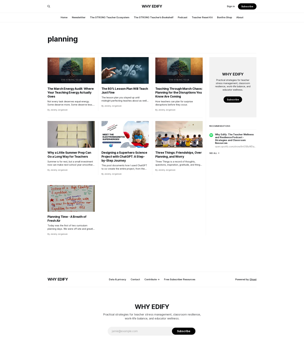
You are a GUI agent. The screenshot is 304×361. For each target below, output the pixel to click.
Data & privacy (117, 279)
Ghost (253, 279)
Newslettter (79, 17)
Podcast (182, 17)
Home (64, 17)
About (239, 17)
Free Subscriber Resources (179, 279)
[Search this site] (48, 6)
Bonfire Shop (224, 17)
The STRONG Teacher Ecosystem (109, 17)
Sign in (231, 6)
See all (213, 153)
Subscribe (247, 6)
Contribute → (152, 279)
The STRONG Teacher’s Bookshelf (153, 17)
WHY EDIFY (152, 6)
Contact (135, 279)
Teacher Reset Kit (202, 17)
